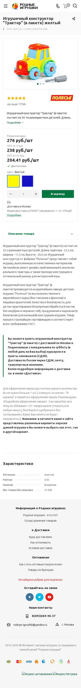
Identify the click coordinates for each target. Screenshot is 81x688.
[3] (16, 98)
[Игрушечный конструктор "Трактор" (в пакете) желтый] (40, 63)
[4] (20, 98)
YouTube (49, 597)
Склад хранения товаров (40, 520)
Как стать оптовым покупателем (40, 564)
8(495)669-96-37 (44, 616)
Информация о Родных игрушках (40, 508)
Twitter (39, 597)
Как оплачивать (40, 542)
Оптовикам (40, 557)
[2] (13, 98)
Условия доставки (40, 548)
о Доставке (41, 530)
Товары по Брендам (40, 569)
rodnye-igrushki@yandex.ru (30, 624)
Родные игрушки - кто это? (40, 515)
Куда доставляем (40, 537)
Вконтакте (30, 597)
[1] (9, 98)
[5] (24, 98)
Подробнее (14, 215)
